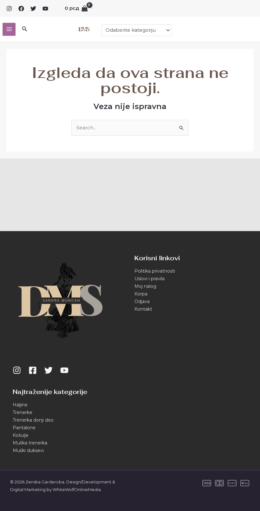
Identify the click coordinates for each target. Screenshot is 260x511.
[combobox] (136, 30)
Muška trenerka (30, 443)
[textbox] (134, 30)
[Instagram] (9, 8)
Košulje (21, 435)
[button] (25, 29)
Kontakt (143, 309)
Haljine (20, 405)
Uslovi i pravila (149, 278)
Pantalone (24, 427)
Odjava (142, 301)
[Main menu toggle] (9, 29)
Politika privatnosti (154, 271)
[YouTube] (45, 8)
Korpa (140, 294)
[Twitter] (33, 8)
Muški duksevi (28, 450)
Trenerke (22, 412)
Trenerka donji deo (33, 420)
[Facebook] (21, 8)
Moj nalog (145, 286)
